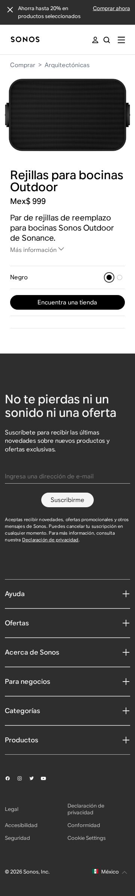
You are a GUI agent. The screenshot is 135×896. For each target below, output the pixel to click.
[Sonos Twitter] (35, 778)
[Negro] (109, 277)
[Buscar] (107, 40)
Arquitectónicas (67, 65)
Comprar (22, 65)
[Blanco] (119, 277)
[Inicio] (25, 39)
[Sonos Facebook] (11, 778)
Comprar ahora (111, 8)
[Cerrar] (10, 9)
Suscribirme (67, 500)
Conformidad (84, 825)
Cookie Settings (87, 838)
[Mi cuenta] (95, 40)
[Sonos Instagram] (23, 778)
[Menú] (121, 40)
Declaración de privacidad (50, 539)
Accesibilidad (21, 825)
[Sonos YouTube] (47, 779)
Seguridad (17, 838)
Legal (11, 809)
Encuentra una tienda (67, 302)
